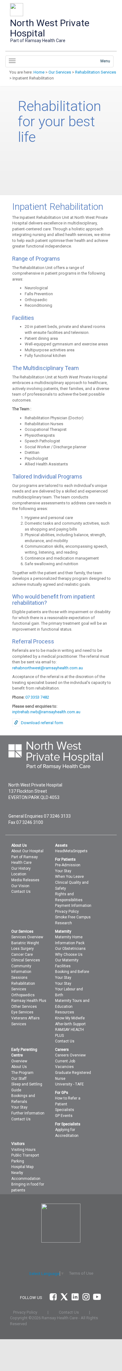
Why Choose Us (69, 954)
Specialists (64, 1110)
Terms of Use (81, 1273)
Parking (17, 1161)
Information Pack (69, 943)
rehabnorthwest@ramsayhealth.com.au (47, 668)
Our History (21, 868)
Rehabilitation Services (95, 72)
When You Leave (69, 876)
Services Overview (27, 937)
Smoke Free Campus (73, 917)
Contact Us (21, 891)
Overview (19, 1061)
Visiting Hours (23, 1149)
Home (38, 72)
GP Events (64, 1116)
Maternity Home (69, 937)
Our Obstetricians (70, 948)
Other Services (24, 1006)
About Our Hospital (27, 851)
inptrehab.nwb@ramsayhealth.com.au (46, 712)
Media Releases (25, 880)
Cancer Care (22, 954)
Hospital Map (22, 1167)
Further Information (27, 1113)
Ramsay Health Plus (28, 1000)
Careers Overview (70, 1055)
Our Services (59, 72)
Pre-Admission (67, 865)
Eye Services (22, 1012)
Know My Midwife (70, 1018)
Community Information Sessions (21, 972)
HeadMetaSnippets (71, 851)
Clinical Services (25, 960)
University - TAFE (69, 1084)
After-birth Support (70, 1024)
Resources (64, 1012)
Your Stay (63, 871)
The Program (22, 1072)
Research (63, 923)
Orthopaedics (23, 995)
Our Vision (20, 886)
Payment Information (73, 905)
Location (18, 874)
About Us (19, 1067)
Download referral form (42, 722)
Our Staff (19, 1078)
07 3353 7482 (37, 697)
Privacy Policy (67, 911)
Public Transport (25, 1155)
